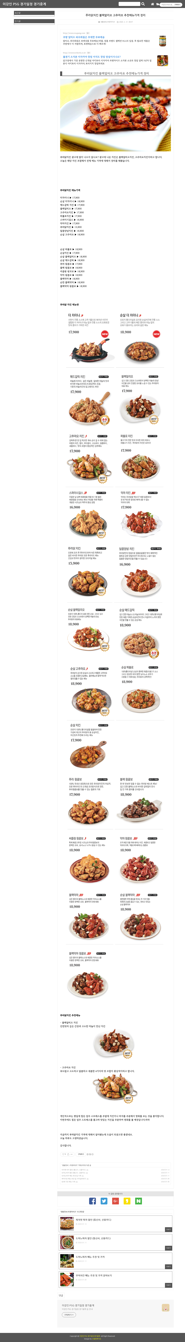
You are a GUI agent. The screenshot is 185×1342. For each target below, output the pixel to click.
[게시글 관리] (71, 1154)
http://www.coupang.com (74, 33)
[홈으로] (152, 4)
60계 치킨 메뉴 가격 (68, 1182)
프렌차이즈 (73, 1165)
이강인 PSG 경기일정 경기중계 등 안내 (77, 1309)
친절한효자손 (96, 1339)
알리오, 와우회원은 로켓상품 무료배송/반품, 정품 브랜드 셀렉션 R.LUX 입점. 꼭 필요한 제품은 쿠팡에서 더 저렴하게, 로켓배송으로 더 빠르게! (106, 42)
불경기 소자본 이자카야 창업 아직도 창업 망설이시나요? (92, 57)
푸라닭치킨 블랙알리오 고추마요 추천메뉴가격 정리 (115, 15)
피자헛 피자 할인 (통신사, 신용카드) (74, 1170)
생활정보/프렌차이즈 (108, 22)
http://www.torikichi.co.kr (74, 53)
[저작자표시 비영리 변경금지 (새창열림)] (90, 1154)
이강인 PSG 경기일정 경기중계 (24, 4)
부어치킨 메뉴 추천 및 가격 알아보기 (74, 1179)
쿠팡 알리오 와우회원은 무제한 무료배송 (84, 37)
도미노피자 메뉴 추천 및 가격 (71, 1176)
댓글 (61, 1295)
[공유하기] (68, 1154)
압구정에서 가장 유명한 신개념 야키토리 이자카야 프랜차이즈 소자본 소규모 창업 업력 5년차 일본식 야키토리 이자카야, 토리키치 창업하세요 (107, 62)
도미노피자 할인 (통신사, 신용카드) (73, 1173)
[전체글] (158, 4)
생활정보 (65, 1165)
